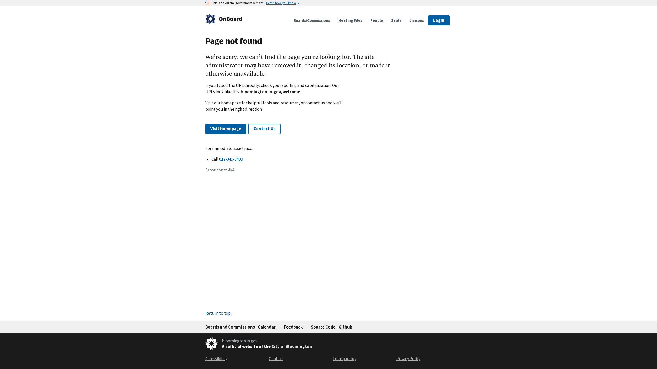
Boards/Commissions (312, 20)
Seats (396, 20)
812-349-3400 (231, 159)
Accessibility (216, 358)
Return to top (218, 313)
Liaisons (417, 20)
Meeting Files (350, 20)
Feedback (293, 327)
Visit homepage (225, 128)
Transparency (344, 358)
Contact (276, 358)
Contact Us (264, 128)
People (376, 20)
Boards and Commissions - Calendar (240, 327)
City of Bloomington (292, 346)
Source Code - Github (331, 327)
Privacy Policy (408, 358)
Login (439, 20)
